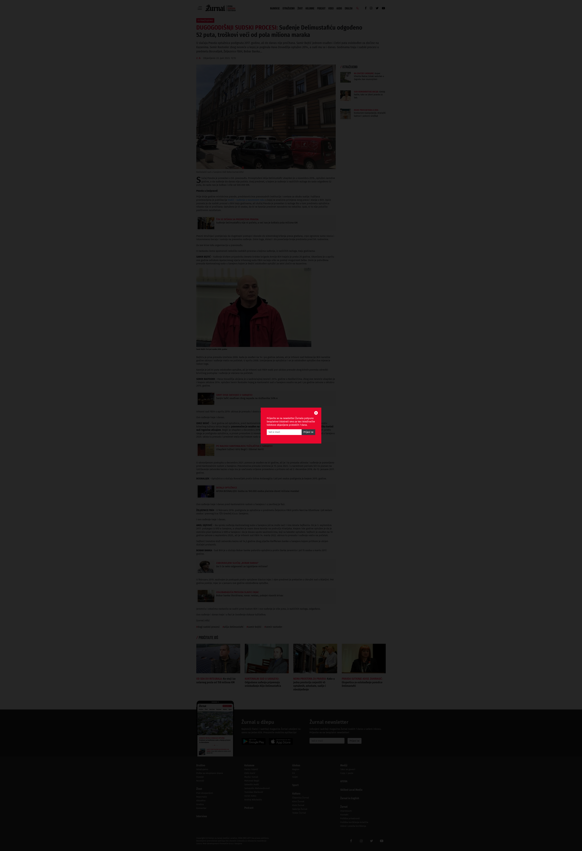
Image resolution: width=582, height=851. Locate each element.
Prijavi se (308, 432)
